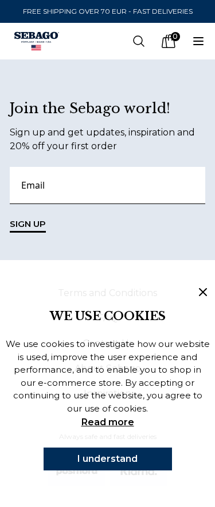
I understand (107, 458)
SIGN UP (28, 223)
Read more (107, 422)
